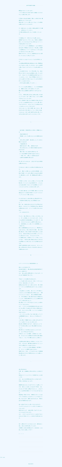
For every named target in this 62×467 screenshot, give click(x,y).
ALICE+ (31, 464)
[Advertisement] (31, 460)
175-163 (2, 457)
